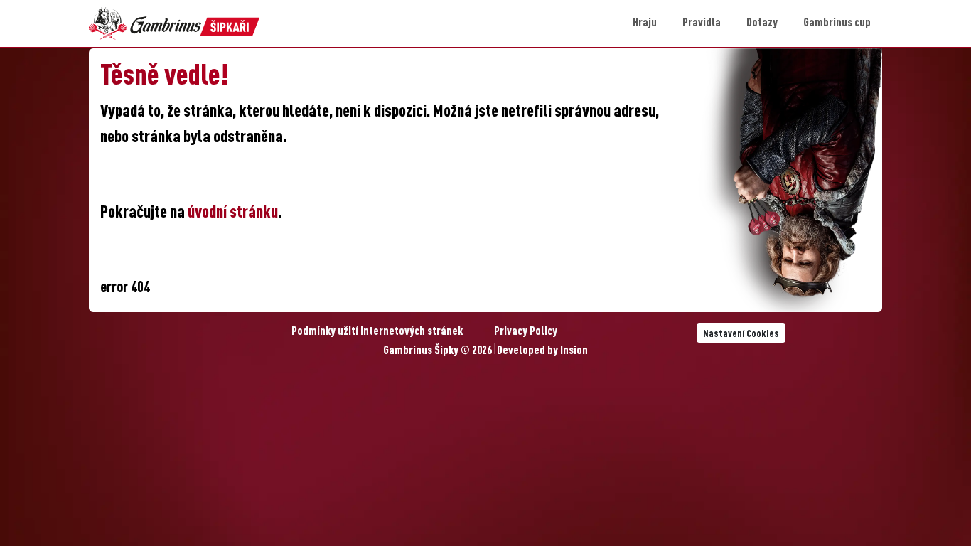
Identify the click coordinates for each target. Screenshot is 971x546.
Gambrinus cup (837, 23)
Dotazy (762, 23)
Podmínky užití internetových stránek (377, 332)
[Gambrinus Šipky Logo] (174, 23)
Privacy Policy (525, 332)
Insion (574, 351)
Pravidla (701, 23)
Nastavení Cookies (741, 334)
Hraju (645, 23)
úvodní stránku (233, 213)
